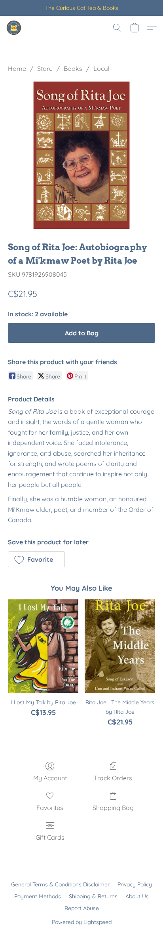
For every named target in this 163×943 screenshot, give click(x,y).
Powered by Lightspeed (82, 922)
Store (45, 68)
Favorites (49, 808)
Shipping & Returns (93, 896)
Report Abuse (81, 908)
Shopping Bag (113, 808)
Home (17, 68)
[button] (14, 28)
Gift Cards (50, 837)
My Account (50, 778)
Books (73, 68)
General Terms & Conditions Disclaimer (60, 884)
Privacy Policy (135, 884)
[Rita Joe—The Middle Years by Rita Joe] (120, 646)
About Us (137, 896)
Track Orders (113, 778)
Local (101, 68)
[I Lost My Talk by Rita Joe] (43, 646)
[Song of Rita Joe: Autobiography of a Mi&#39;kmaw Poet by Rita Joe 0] (81, 155)
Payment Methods (37, 896)
